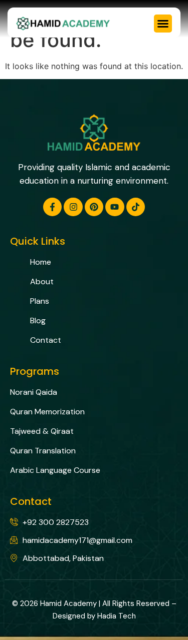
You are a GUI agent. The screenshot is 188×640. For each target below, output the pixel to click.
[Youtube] (114, 207)
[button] (163, 24)
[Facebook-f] (52, 207)
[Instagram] (73, 207)
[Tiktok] (135, 207)
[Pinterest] (94, 207)
